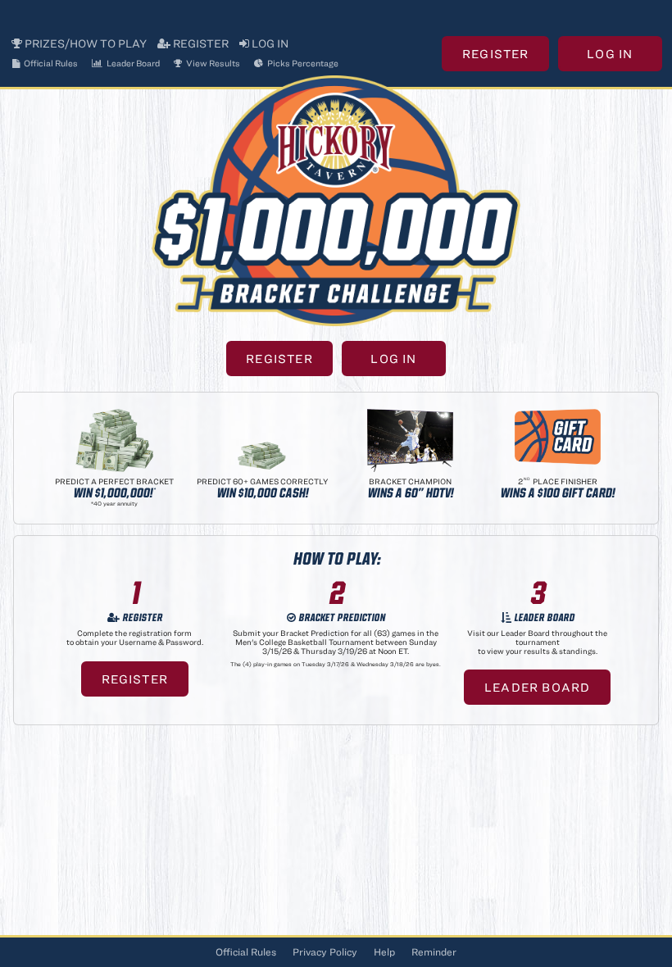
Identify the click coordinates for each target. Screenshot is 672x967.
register (135, 679)
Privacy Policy (325, 952)
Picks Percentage (302, 62)
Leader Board (132, 62)
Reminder (433, 952)
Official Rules (50, 62)
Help (384, 952)
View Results (212, 62)
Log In (268, 43)
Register (199, 43)
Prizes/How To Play (84, 43)
